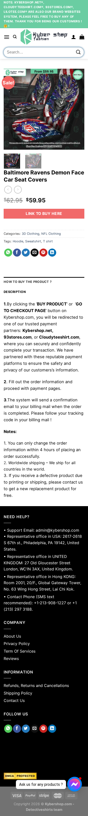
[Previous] (11, 109)
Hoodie (18, 241)
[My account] (73, 36)
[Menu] (7, 37)
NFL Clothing (51, 234)
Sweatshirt (33, 241)
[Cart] (81, 36)
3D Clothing (30, 234)
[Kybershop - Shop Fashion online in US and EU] (44, 37)
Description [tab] (15, 292)
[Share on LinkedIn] (52, 253)
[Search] (15, 36)
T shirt (48, 241)
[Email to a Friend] (35, 253)
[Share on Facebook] (17, 253)
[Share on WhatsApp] (8, 253)
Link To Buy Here (44, 213)
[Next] (76, 109)
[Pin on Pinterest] (43, 253)
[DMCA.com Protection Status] (44, 776)
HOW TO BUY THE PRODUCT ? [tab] (28, 282)
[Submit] (78, 52)
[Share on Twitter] (26, 253)
